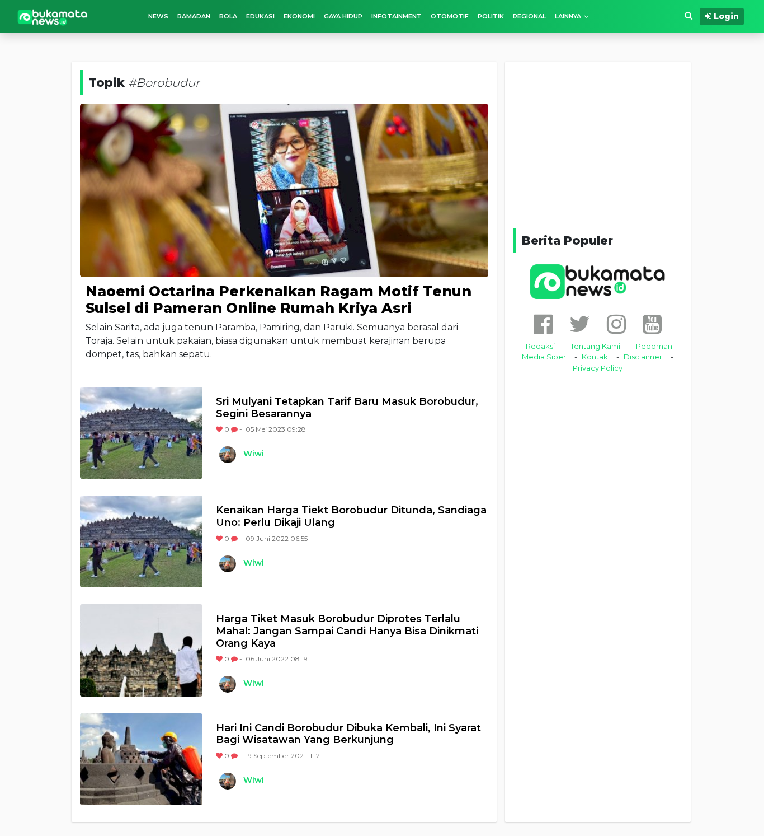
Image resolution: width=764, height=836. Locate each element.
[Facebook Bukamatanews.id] (543, 324)
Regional (529, 16)
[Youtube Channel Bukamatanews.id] (652, 324)
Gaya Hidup (343, 16)
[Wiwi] (227, 454)
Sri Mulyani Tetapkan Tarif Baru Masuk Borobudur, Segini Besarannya (347, 408)
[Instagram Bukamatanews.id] (616, 324)
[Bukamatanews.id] (52, 16)
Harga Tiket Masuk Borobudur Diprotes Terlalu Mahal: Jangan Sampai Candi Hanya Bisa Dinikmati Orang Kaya (347, 631)
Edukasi (260, 16)
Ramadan (193, 16)
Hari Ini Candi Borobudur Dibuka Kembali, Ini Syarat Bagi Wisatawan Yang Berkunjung (348, 734)
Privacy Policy (597, 367)
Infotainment (396, 16)
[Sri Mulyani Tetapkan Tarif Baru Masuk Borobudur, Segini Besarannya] (141, 433)
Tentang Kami (595, 346)
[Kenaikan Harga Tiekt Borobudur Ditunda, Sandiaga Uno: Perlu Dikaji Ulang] (141, 541)
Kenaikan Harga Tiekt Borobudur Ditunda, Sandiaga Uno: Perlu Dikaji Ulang (351, 517)
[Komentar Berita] (235, 429)
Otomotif (450, 16)
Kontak (595, 356)
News (158, 16)
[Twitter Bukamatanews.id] (580, 324)
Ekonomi (299, 16)
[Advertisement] (598, 143)
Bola (228, 16)
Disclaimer (643, 356)
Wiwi (253, 454)
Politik (491, 16)
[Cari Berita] (688, 16)
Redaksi (540, 346)
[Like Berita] (220, 429)
